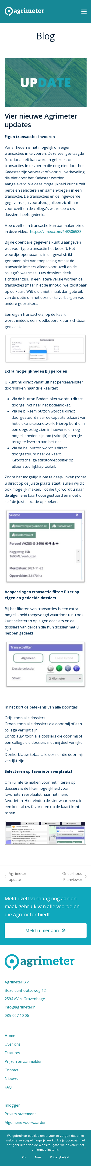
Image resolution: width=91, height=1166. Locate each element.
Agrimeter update (16, 877)
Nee (38, 1157)
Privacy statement (20, 1113)
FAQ (8, 1087)
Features (12, 1052)
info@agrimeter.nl (20, 1007)
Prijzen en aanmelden (23, 1061)
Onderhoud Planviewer (62, 877)
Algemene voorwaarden (25, 1122)
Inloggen (13, 1105)
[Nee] (85, 1148)
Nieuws (11, 1078)
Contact (11, 1070)
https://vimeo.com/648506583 (55, 231)
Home (10, 1035)
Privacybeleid (59, 1157)
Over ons (13, 1044)
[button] (84, 11)
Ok (24, 1157)
